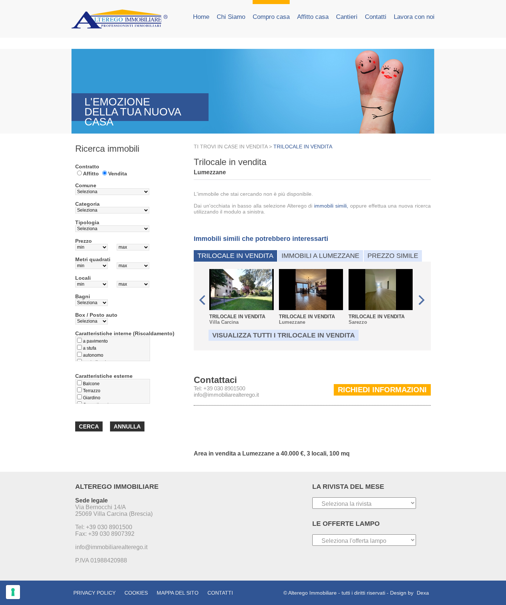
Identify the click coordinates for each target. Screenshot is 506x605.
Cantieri (346, 16)
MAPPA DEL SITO (178, 593)
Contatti (375, 16)
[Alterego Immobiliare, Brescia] (123, 18)
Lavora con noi (414, 16)
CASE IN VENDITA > (248, 146)
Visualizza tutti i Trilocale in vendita (283, 335)
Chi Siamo (231, 16)
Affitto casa (313, 16)
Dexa (423, 593)
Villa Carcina (237, 319)
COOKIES (136, 593)
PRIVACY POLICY (94, 593)
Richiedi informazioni (382, 390)
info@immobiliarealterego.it (226, 394)
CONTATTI (220, 593)
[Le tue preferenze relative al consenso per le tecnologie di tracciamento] (13, 592)
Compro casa (271, 16)
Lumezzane (307, 319)
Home (201, 16)
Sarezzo (377, 319)
